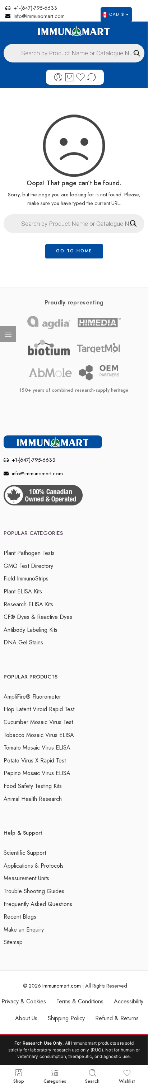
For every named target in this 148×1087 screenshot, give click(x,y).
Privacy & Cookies (23, 1001)
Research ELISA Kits (28, 604)
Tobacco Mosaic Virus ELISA (39, 735)
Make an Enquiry (24, 929)
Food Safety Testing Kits (33, 786)
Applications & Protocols (34, 866)
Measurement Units (26, 878)
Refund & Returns (117, 1018)
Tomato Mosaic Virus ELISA (37, 747)
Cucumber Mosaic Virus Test (38, 722)
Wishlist (127, 1080)
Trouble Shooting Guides (34, 891)
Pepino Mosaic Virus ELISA (37, 773)
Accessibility (128, 1001)
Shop (18, 1080)
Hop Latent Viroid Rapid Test (39, 709)
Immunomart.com (61, 985)
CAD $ (116, 14)
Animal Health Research (33, 799)
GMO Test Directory (28, 566)
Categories (54, 1080)
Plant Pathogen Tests (29, 553)
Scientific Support (25, 853)
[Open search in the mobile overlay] (74, 53)
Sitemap (13, 942)
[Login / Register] (58, 77)
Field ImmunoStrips (26, 578)
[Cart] (69, 77)
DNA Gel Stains (23, 642)
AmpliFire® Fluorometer (32, 696)
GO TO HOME (74, 251)
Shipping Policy (66, 1018)
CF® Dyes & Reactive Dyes (38, 617)
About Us (26, 1018)
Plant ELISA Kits (23, 591)
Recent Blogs (20, 917)
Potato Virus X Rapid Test (35, 760)
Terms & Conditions (79, 1001)
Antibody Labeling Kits (30, 630)
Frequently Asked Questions (38, 904)
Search (92, 1080)
